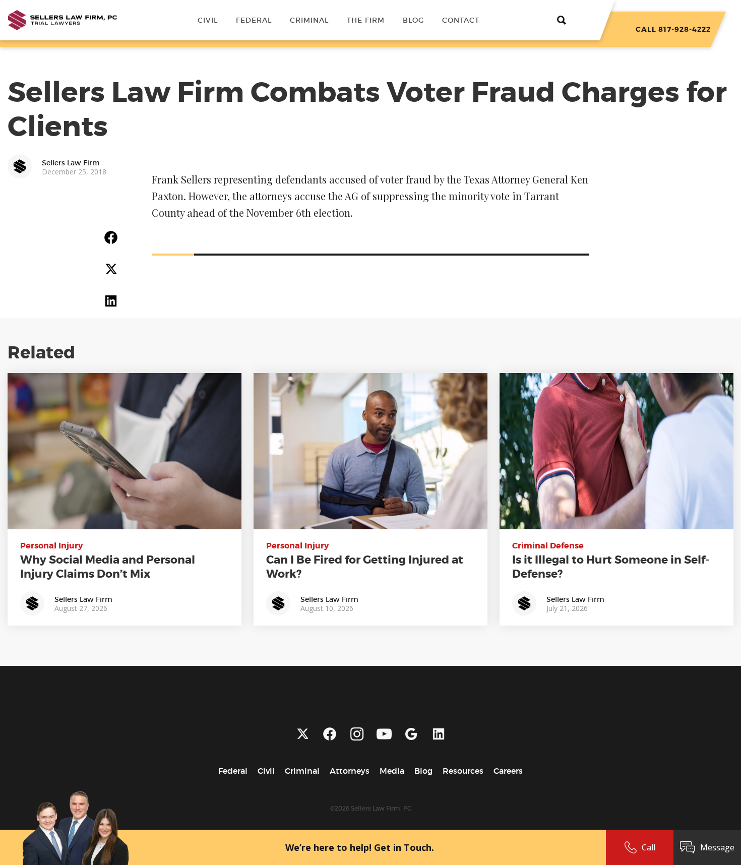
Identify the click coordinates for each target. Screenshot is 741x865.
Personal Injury (51, 545)
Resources (463, 771)
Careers (508, 771)
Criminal (309, 20)
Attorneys (349, 771)
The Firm (366, 20)
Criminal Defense (548, 545)
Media (392, 771)
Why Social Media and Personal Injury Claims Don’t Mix (107, 567)
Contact (460, 20)
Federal (254, 20)
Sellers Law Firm (83, 599)
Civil (208, 20)
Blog (413, 20)
